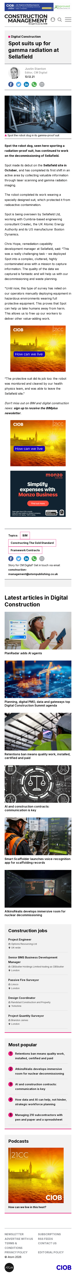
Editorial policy (51, 1252)
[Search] (59, 19)
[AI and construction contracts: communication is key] (38, 784)
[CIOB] (54, 1267)
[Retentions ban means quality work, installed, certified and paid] (38, 731)
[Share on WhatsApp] (34, 84)
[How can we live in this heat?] (36, 1175)
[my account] (53, 19)
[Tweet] (18, 84)
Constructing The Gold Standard (32, 542)
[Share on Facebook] (10, 84)
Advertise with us (19, 1238)
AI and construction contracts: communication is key (36, 1087)
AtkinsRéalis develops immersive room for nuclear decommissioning (39, 1071)
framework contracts (25, 550)
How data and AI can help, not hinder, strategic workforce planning (41, 1102)
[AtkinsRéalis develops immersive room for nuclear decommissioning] (38, 889)
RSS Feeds (45, 1238)
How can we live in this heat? (27, 1207)
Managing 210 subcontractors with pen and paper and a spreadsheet (39, 1117)
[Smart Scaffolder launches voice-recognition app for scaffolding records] (38, 836)
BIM (25, 535)
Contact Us (47, 1243)
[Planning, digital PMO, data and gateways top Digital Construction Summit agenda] (38, 679)
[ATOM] (21, 1267)
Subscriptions (49, 1234)
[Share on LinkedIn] (26, 84)
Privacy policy (16, 1252)
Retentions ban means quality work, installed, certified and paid (40, 1056)
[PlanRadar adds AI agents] (38, 630)
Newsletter (14, 1234)
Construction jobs (27, 930)
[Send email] (41, 84)
